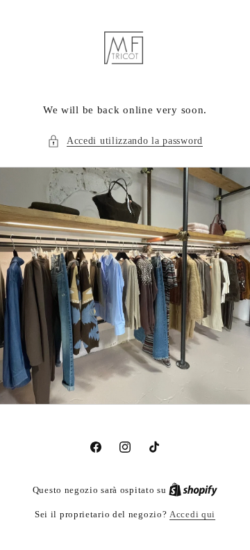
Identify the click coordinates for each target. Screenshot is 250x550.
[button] (125, 140)
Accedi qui (192, 514)
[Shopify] (193, 490)
